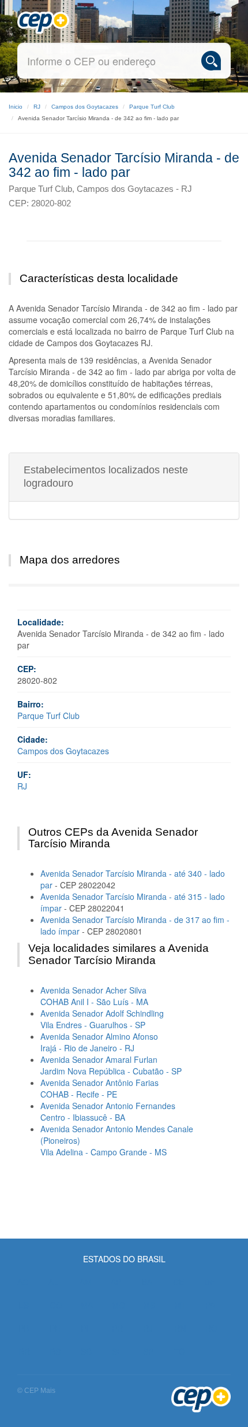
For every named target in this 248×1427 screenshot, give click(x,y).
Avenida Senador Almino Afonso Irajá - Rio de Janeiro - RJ (99, 1042)
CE (178, 1282)
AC (22, 1282)
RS (55, 1351)
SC (86, 1351)
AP (116, 1282)
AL (53, 1282)
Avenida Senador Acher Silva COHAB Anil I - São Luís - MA (94, 995)
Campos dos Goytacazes (84, 106)
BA (147, 1282)
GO (56, 1305)
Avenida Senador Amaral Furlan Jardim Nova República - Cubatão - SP (111, 1065)
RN (180, 1328)
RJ (36, 106)
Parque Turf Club (152, 106)
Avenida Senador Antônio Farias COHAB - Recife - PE (99, 1088)
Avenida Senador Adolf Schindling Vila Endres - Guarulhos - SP (102, 1019)
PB (23, 1328)
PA (210, 1305)
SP (148, 1351)
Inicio (15, 106)
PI (84, 1328)
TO (179, 1351)
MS (149, 1305)
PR (117, 1328)
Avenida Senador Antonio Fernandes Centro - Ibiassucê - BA (107, 1111)
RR (24, 1351)
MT (180, 1305)
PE (55, 1328)
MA (87, 1305)
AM (86, 1282)
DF (209, 1282)
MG (118, 1305)
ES (23, 1305)
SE (117, 1351)
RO (211, 1328)
